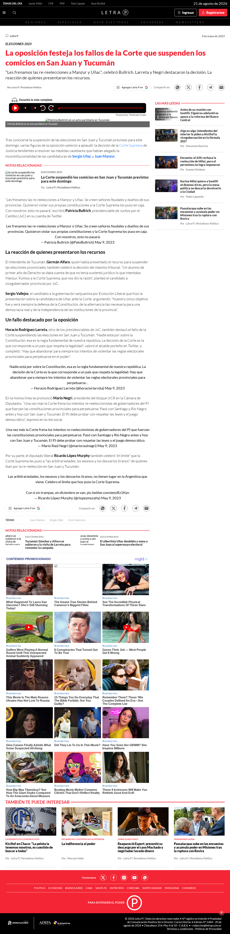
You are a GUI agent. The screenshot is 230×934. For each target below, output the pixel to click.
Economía (55, 887)
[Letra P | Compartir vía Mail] (221, 87)
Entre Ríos (117, 887)
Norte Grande (152, 887)
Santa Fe (101, 887)
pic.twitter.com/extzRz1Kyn (108, 492)
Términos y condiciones (180, 928)
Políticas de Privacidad (208, 928)
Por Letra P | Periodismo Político (24, 87)
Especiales (70, 22)
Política (39, 887)
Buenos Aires (74, 887)
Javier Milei (35, 3)
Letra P (14, 36)
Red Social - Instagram (124, 878)
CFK (50, 3)
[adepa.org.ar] (45, 923)
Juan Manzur (105, 156)
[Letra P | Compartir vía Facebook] (199, 87)
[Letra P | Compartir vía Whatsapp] (177, 87)
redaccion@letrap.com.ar (206, 925)
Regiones (36, 22)
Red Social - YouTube (134, 878)
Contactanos (89, 877)
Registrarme (215, 13)
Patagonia (172, 887)
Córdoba (133, 887)
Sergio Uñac (81, 156)
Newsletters (190, 22)
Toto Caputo (78, 3)
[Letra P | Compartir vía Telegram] (210, 87)
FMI (62, 3)
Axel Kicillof (98, 3)
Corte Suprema (130, 145)
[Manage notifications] (221, 913)
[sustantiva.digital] (62, 923)
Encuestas (152, 22)
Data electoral (111, 22)
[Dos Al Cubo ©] (18, 923)
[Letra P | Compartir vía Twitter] (188, 87)
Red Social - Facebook (114, 878)
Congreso (189, 887)
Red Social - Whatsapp (145, 878)
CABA (89, 887)
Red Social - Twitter (103, 878)
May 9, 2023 (104, 242)
